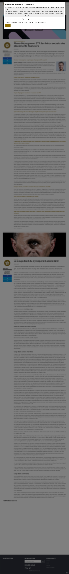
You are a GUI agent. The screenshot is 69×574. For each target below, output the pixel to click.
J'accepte (7, 25)
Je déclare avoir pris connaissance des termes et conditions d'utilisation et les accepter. (26, 22)
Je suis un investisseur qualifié (13, 19)
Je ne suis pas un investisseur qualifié (32, 19)
